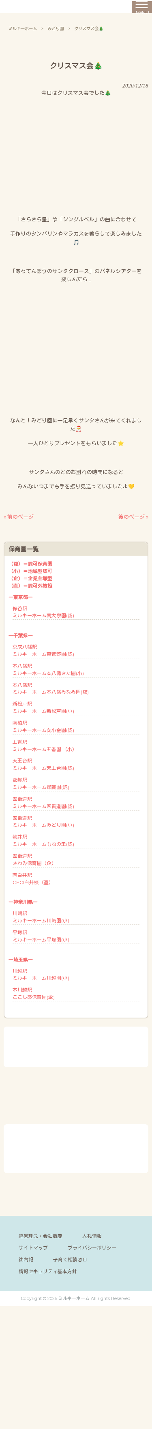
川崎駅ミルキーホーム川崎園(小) (41, 917)
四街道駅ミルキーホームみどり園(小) (43, 821)
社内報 (26, 1259)
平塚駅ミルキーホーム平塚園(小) (41, 936)
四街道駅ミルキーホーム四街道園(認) (43, 802)
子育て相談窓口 (70, 1259)
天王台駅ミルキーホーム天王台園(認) (43, 764)
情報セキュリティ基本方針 (48, 1271)
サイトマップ (33, 1248)
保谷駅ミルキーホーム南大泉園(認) (43, 612)
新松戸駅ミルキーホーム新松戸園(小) (43, 707)
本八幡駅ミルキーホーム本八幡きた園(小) (48, 669)
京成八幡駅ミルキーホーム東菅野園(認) (43, 650)
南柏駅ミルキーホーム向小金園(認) (43, 726)
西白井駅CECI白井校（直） (33, 878)
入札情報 (92, 1236)
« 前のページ (19, 517)
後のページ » (133, 517)
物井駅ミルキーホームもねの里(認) (43, 840)
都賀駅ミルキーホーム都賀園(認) (41, 783)
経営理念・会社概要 (40, 1236)
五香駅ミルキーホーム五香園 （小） (45, 745)
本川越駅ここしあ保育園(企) (34, 993)
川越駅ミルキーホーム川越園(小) (41, 974)
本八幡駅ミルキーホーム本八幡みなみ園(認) (51, 688)
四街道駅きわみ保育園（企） (34, 859)
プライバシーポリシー (92, 1248)
